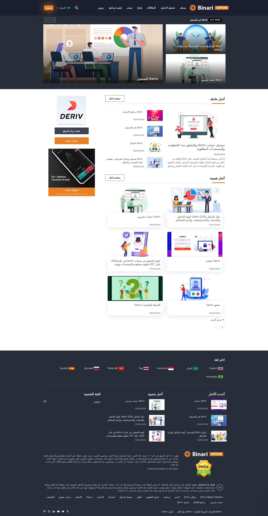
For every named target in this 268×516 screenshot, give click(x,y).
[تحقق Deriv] (194, 288)
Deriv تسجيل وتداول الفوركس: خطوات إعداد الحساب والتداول (179, 19)
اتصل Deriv (167, 511)
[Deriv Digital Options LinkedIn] (55, 511)
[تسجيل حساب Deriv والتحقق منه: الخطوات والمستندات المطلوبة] (196, 125)
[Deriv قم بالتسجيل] (155, 131)
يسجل (183, 7)
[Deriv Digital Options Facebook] (69, 511)
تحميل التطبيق (152, 496)
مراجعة (167, 496)
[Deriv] (72, 123)
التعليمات (50, 496)
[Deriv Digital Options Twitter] (64, 511)
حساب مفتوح (71, 140)
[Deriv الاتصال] (155, 146)
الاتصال (78, 496)
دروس (101, 7)
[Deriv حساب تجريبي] (135, 200)
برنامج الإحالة (199, 502)
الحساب (100, 496)
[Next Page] (53, 20)
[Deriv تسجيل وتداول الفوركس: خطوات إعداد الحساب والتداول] (155, 162)
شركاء (89, 496)
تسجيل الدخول (168, 7)
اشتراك (111, 496)
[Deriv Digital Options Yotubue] (59, 511)
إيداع (139, 7)
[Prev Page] (46, 20)
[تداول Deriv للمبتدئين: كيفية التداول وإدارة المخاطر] (219, 435)
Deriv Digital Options (211, 496)
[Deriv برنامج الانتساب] (155, 115)
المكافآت (151, 7)
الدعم (177, 496)
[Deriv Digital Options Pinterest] (45, 511)
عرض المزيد (217, 319)
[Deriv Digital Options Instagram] (50, 511)
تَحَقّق (139, 496)
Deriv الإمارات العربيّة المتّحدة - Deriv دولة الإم (200, 511)
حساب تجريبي (216, 502)
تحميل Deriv (183, 502)
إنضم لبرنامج (115, 7)
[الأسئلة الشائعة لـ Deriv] (135, 288)
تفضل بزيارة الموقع (71, 131)
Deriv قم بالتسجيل (199, 19)
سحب (129, 7)
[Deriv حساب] (194, 244)
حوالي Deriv (190, 496)
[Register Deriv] (71, 167)
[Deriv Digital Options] (203, 457)
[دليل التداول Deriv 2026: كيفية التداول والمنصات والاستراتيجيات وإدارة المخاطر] (194, 200)
